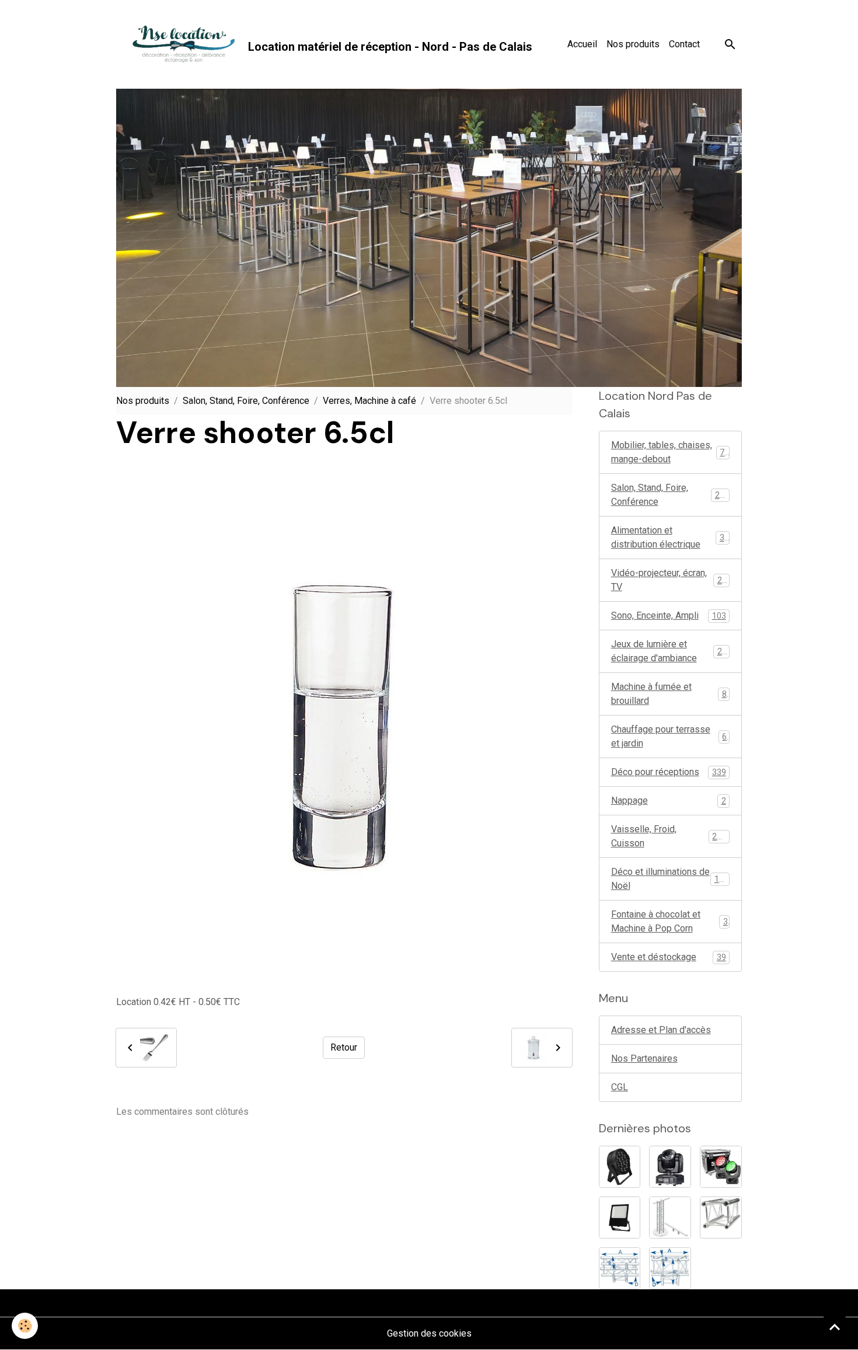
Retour (343, 1047)
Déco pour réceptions (668, 771)
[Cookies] (25, 1326)
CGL (619, 1087)
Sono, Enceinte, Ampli (668, 615)
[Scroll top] (834, 1326)
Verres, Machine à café (369, 400)
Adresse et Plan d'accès (661, 1029)
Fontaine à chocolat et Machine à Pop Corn (669, 921)
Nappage (668, 800)
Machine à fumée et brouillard (669, 693)
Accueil (582, 44)
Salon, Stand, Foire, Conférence (246, 400)
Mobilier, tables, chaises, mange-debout (670, 452)
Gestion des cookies (429, 1333)
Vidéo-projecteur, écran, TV (669, 579)
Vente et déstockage (668, 956)
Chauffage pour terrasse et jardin (669, 736)
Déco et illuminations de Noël (669, 878)
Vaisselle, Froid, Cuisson (669, 836)
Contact (684, 44)
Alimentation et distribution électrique (670, 537)
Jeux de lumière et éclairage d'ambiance (671, 651)
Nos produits (633, 44)
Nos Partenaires (644, 1058)
